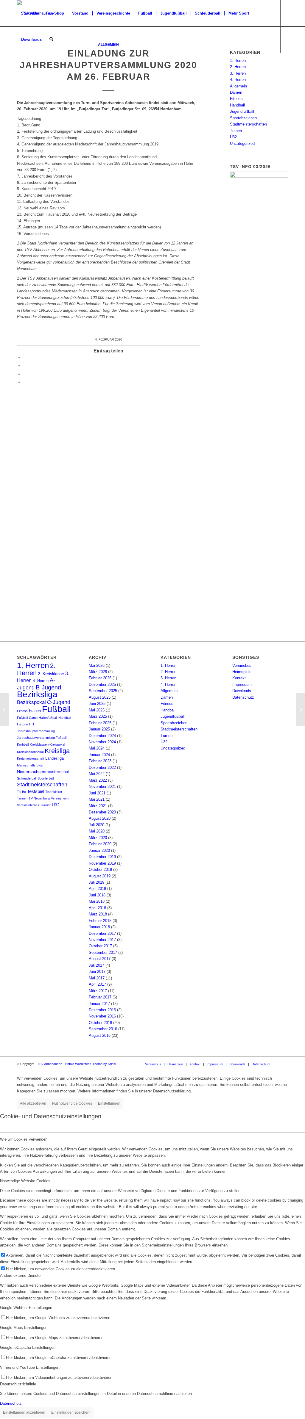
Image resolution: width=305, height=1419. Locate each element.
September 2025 (103, 691)
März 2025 (98, 716)
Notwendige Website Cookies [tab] (25, 1181)
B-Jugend (48, 687)
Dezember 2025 (102, 684)
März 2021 (98, 806)
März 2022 (98, 780)
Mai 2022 (97, 774)
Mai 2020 (97, 831)
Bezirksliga (37, 694)
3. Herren (238, 73)
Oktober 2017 (100, 946)
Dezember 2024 (102, 735)
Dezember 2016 (102, 1010)
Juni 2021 (97, 793)
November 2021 (102, 786)
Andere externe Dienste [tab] (20, 1275)
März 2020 (98, 837)
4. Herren (238, 79)
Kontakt (239, 678)
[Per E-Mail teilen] (24, 382)
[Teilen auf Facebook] (24, 357)
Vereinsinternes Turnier (34, 805)
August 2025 (100, 697)
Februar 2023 (100, 761)
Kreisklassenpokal (30, 752)
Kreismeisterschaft (30, 758)
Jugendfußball (242, 111)
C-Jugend (58, 702)
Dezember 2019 (102, 856)
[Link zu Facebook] (18, 65)
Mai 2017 (97, 978)
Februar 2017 (100, 997)
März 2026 (98, 671)
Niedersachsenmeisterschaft (44, 771)
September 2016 (103, 1029)
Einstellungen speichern (71, 1412)
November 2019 (102, 863)
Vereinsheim (60, 798)
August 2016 (100, 1035)
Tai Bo (21, 792)
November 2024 (102, 742)
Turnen (236, 130)
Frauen (35, 711)
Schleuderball (26, 778)
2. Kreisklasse (51, 674)
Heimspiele (241, 671)
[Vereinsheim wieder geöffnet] (4, 709)
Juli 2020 (96, 825)
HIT (32, 724)
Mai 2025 (97, 710)
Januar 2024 (99, 754)
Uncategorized (242, 143)
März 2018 (98, 914)
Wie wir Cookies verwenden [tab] (23, 1139)
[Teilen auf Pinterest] (24, 374)
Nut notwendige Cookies (72, 1103)
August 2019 (100, 876)
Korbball (23, 744)
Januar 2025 (99, 729)
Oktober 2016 (100, 1022)
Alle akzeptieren (33, 1103)
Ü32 (233, 137)
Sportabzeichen (243, 118)
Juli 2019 (96, 882)
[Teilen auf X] (24, 365)
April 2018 (97, 908)
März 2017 (98, 991)
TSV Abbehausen (49, 1064)
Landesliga (54, 758)
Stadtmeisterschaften (248, 124)
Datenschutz (243, 697)
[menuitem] (29, 13)
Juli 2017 (96, 965)
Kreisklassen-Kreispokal (47, 744)
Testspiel (35, 791)
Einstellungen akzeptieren (24, 1412)
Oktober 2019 (100, 869)
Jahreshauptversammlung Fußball (41, 737)
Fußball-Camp (27, 717)
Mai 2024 (97, 748)
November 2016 (102, 1016)
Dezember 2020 (102, 812)
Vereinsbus (241, 665)
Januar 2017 (99, 1003)
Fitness (236, 98)
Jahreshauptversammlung (36, 731)
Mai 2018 (97, 901)
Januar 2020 (99, 850)
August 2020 (100, 818)
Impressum (242, 684)
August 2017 (100, 959)
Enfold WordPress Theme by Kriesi (90, 1064)
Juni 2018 (97, 895)
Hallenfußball (48, 717)
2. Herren (238, 67)
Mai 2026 (97, 665)
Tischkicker (53, 792)
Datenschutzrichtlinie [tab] (18, 1384)
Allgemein (238, 86)
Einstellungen (109, 1103)
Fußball (56, 709)
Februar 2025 (100, 723)
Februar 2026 (100, 678)
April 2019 (97, 888)
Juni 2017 (97, 971)
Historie (22, 724)
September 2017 (103, 952)
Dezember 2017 (102, 933)
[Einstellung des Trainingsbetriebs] (300, 709)
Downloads (241, 691)
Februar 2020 (100, 844)
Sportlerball (46, 778)
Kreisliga (57, 751)
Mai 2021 (97, 799)
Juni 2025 (97, 703)
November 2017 (102, 939)
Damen (236, 92)
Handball (237, 105)
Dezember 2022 (102, 767)
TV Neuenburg (39, 798)
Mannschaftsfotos (30, 765)
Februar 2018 (100, 920)
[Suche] (51, 39)
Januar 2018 (99, 927)
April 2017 (97, 984)
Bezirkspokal (31, 702)
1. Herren (238, 60)
